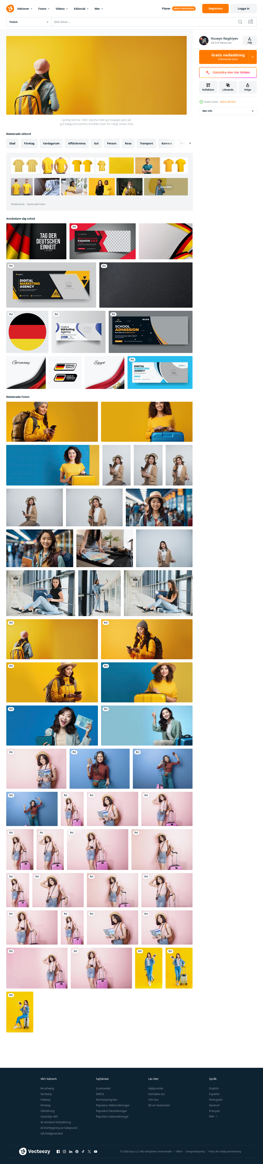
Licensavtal (103, 1088)
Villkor (179, 1151)
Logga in (243, 8)
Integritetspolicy (195, 1151)
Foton (42, 8)
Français (214, 1111)
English (214, 1088)
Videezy (45, 1099)
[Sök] (240, 21)
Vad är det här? (228, 101)
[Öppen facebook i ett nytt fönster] (58, 1151)
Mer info (207, 111)
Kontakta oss (156, 1094)
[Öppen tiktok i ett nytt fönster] (83, 1151)
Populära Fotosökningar (111, 1111)
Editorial (79, 8)
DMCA (100, 1094)
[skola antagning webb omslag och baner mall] (151, 332)
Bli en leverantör (159, 1105)
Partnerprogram (106, 1099)
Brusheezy (47, 1088)
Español (214, 1094)
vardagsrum (51, 143)
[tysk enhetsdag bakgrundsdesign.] (36, 241)
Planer (166, 8)
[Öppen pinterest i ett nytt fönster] (76, 1151)
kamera (167, 143)
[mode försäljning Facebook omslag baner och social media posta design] (102, 241)
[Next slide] (186, 143)
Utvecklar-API (49, 1116)
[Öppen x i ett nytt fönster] (89, 1151)
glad (12, 143)
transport (146, 143)
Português (216, 1099)
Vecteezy (46, 1094)
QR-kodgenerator (51, 1133)
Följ (250, 42)
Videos (60, 8)
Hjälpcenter (156, 1088)
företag (29, 143)
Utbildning (47, 1111)
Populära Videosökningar (112, 1116)
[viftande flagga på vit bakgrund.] (26, 372)
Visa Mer (166, 187)
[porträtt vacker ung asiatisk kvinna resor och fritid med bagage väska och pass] (148, 968)
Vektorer (23, 8)
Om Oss (153, 1099)
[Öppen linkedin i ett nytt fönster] (70, 1151)
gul (96, 143)
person (111, 143)
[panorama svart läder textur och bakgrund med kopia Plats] (146, 285)
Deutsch (214, 1105)
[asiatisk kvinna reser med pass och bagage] (52, 726)
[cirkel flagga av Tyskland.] (27, 332)
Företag (45, 1105)
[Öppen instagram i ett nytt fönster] (64, 1151)
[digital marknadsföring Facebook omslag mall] (79, 332)
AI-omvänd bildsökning (55, 1122)
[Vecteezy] (10, 8)
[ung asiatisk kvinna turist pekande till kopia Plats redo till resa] (147, 726)
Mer (97, 8)
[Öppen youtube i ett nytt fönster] (95, 1151)
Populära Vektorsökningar (113, 1105)
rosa (128, 143)
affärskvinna (76, 143)
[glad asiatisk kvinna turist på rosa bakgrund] (36, 769)
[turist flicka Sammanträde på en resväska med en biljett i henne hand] (40, 593)
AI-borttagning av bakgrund (58, 1128)
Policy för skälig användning (224, 1151)
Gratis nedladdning (228, 57)
